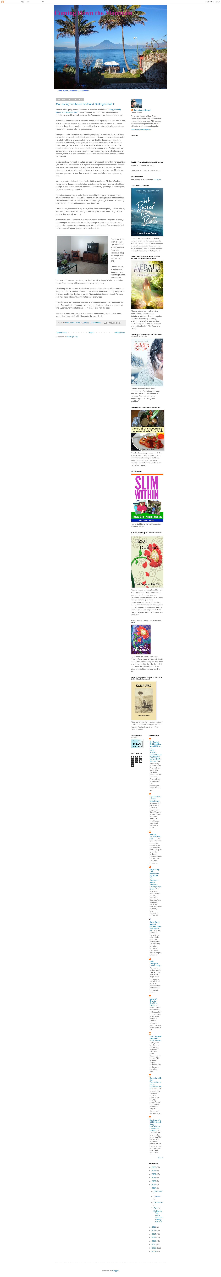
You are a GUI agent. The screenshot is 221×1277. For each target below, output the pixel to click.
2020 (154, 1181)
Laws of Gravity (153, 1000)
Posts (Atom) (72, 337)
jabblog (153, 834)
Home (91, 333)
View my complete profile (141, 129)
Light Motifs (155, 797)
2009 (154, 1251)
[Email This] (110, 323)
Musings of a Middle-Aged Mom (155, 1122)
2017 (154, 1188)
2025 (154, 1171)
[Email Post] (105, 323)
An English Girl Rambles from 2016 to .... (155, 745)
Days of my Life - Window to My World (154, 873)
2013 (154, 1237)
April (156, 1208)
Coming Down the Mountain (93, 12)
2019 (154, 1185)
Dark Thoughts (154, 963)
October (157, 1197)
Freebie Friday (155, 966)
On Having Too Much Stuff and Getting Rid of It (85, 104)
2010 (154, 1248)
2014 (154, 1234)
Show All (160, 1158)
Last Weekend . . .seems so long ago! (155, 1128)
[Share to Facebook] (117, 323)
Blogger (115, 1271)
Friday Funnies (155, 1040)
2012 (154, 1241)
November (158, 1191)
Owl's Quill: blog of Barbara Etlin (155, 924)
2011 (154, 1244)
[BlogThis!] (112, 323)
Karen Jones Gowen (142, 110)
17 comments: (96, 323)
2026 (154, 1167)
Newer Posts (62, 333)
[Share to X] (114, 323)
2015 (154, 1230)
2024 (154, 1174)
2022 (154, 1178)
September (158, 1202)
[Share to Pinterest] (119, 323)
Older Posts (120, 333)
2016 (154, 1227)
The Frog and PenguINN (155, 1037)
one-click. (157, 180)
